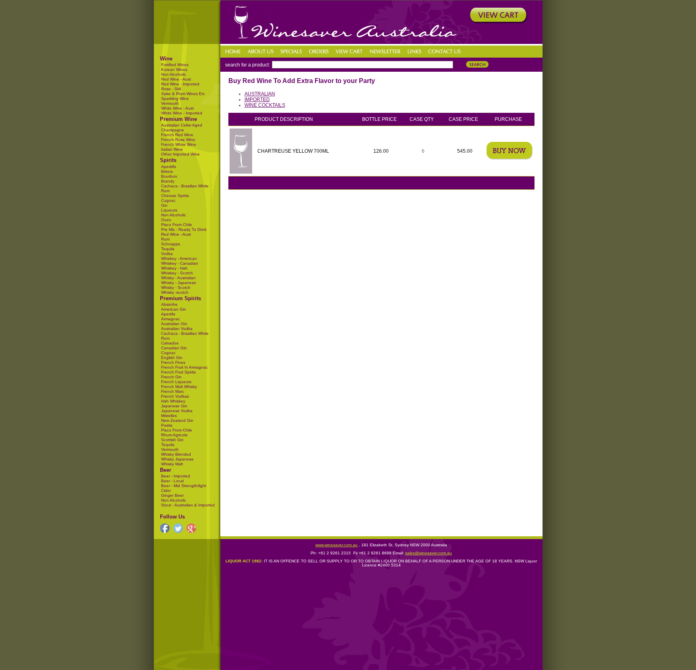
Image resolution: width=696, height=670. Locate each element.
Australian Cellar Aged (181, 125)
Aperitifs (168, 166)
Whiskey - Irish (174, 268)
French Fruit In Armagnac (184, 367)
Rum (165, 239)
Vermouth (170, 103)
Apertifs (168, 314)
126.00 (381, 151)
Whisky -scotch (174, 292)
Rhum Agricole (174, 435)
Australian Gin (174, 324)
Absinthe (169, 304)
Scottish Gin (172, 440)
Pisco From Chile (176, 224)
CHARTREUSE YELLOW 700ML (293, 151)
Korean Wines (174, 69)
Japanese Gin (174, 406)
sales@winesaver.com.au (428, 553)
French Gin (171, 377)
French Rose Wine (178, 139)
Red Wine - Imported (180, 84)
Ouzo (166, 220)
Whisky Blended (176, 454)
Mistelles (169, 415)
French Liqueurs (176, 382)
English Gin (171, 357)
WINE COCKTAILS (264, 105)
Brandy (167, 181)
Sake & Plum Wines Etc (183, 93)
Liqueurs (169, 210)
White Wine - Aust (177, 108)
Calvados (169, 343)
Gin (164, 205)
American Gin (173, 309)
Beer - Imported (175, 476)
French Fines (173, 362)
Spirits (168, 160)
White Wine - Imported (181, 113)
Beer (165, 470)
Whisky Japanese (177, 459)
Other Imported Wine (180, 154)
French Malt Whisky (179, 386)
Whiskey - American (179, 258)
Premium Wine (178, 119)
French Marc (172, 391)
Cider (166, 490)
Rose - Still (171, 89)
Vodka (167, 253)
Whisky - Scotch (176, 287)
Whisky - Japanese (178, 282)
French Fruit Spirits (178, 372)
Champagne (172, 130)
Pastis (166, 425)
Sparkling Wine (175, 98)
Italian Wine (172, 149)
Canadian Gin (174, 348)
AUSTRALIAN (259, 94)
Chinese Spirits (175, 195)
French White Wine (178, 144)
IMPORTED (257, 99)
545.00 (464, 151)
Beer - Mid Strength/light (183, 485)
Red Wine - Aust (176, 79)
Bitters (167, 171)
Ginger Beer (172, 495)
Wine (166, 59)
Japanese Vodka (177, 411)
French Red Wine (177, 135)
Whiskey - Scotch (177, 273)
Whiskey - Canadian (179, 263)
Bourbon (169, 176)
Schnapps (170, 244)
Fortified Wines (174, 64)
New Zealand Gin (177, 420)
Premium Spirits (180, 298)
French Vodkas (175, 396)
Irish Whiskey (173, 401)
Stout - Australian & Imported (188, 505)
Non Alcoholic (173, 74)
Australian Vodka (177, 328)
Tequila (167, 249)
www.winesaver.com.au (336, 545)
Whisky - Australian (178, 278)
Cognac (168, 200)
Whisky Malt (172, 464)
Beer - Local (172, 481)
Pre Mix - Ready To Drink (184, 229)
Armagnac (170, 319)
